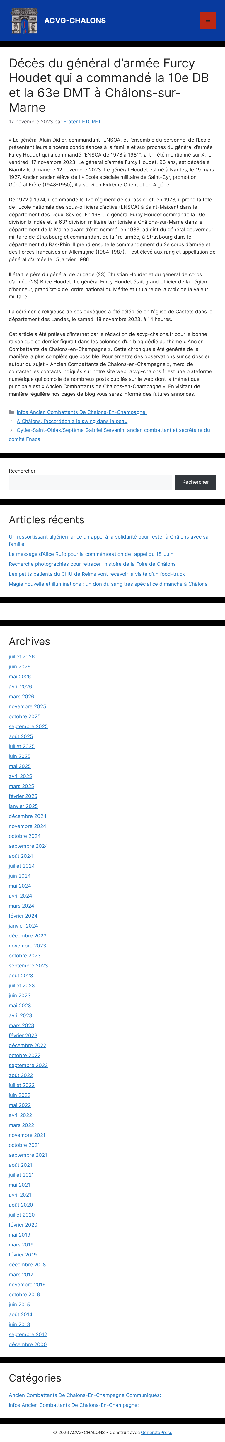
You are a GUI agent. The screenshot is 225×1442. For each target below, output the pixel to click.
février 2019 (23, 1255)
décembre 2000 (28, 1344)
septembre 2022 (28, 1065)
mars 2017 (21, 1275)
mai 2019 (19, 1235)
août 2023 (21, 976)
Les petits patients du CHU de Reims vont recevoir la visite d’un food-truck (97, 574)
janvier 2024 (23, 926)
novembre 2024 (27, 826)
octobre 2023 (25, 956)
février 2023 (23, 1035)
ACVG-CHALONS (75, 20)
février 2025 (23, 796)
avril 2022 (20, 1115)
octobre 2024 (25, 836)
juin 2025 (19, 756)
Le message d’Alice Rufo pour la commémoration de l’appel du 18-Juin (91, 554)
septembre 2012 (28, 1334)
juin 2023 (20, 995)
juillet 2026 (22, 657)
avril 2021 (20, 1195)
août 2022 (21, 1075)
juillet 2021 (21, 1175)
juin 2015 (19, 1304)
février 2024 (23, 916)
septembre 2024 (28, 846)
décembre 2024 (28, 816)
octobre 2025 (24, 716)
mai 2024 (20, 886)
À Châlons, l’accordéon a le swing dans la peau (72, 421)
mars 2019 (21, 1245)
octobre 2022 (24, 1055)
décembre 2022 (27, 1045)
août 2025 (21, 736)
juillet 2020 (22, 1215)
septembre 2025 (28, 726)
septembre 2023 (28, 966)
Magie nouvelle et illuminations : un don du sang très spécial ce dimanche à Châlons (108, 584)
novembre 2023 (27, 946)
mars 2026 (21, 696)
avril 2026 (20, 686)
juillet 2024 (22, 866)
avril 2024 (20, 896)
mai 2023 (20, 1005)
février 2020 (23, 1225)
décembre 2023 (28, 936)
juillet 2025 (22, 746)
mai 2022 (20, 1105)
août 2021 (20, 1165)
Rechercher (22, 471)
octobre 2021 (24, 1145)
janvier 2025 (23, 806)
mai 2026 (20, 677)
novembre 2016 (27, 1285)
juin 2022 (19, 1095)
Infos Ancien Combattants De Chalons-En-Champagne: (82, 412)
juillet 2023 (22, 985)
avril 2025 (20, 776)
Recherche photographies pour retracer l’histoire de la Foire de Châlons (92, 564)
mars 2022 (21, 1125)
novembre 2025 (27, 706)
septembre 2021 (28, 1155)
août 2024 (21, 856)
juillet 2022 (22, 1085)
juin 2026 (20, 667)
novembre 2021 (27, 1135)
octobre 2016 (24, 1294)
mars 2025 (21, 786)
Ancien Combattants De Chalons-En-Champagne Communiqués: (85, 1395)
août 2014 (21, 1314)
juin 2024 (20, 876)
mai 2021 (19, 1185)
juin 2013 (19, 1324)
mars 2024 (21, 906)
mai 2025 (20, 766)
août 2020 (21, 1205)
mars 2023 (21, 1025)
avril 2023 (20, 1015)
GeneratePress (156, 1432)
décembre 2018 (27, 1265)
